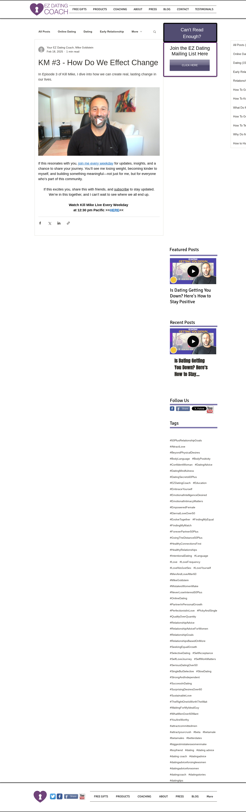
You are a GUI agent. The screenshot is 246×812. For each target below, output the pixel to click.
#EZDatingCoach (180, 482)
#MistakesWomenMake (184, 586)
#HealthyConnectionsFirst (185, 543)
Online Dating (67, 31)
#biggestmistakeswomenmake (188, 744)
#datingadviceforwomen (184, 768)
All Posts (44, 31)
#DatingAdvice (203, 464)
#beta (197, 732)
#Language (201, 555)
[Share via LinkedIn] (59, 223)
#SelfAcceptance (203, 653)
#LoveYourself (202, 567)
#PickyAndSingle (207, 610)
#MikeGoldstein (179, 580)
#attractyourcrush (180, 732)
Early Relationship (112, 31)
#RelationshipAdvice (182, 622)
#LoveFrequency (190, 561)
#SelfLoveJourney (181, 659)
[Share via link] (68, 223)
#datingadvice (197, 756)
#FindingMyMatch (181, 525)
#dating (189, 750)
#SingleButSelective (182, 671)
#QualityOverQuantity (183, 616)
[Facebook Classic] (172, 408)
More (135, 31)
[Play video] (99, 121)
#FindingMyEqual (203, 519)
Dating (88, 31)
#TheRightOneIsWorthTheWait (188, 701)
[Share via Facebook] (40, 223)
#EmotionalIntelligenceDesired (188, 495)
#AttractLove (177, 446)
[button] (100, 9)
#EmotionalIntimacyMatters (186, 501)
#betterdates (194, 738)
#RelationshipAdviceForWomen (189, 628)
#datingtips (176, 780)
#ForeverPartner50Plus (184, 531)
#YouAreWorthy (179, 719)
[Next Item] (210, 341)
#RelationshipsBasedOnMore (187, 640)
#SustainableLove (181, 695)
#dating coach (178, 756)
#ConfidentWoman (181, 464)
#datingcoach (178, 774)
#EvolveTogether (180, 519)
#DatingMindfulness (182, 470)
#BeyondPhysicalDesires (185, 452)
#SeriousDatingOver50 (184, 665)
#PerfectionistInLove (182, 610)
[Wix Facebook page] (59, 796)
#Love (173, 561)
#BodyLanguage (180, 458)
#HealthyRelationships (183, 549)
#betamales (177, 738)
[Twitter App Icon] (53, 796)
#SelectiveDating (180, 653)
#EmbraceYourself (181, 489)
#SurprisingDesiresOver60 (186, 689)
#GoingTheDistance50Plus (186, 537)
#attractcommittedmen (183, 725)
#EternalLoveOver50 (182, 513)
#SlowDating (203, 671)
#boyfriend (176, 750)
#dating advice (205, 750)
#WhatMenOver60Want (184, 713)
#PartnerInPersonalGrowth (186, 604)
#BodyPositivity (201, 458)
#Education (200, 482)
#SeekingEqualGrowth (183, 646)
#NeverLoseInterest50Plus (186, 592)
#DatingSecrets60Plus (183, 476)
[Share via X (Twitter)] (49, 223)
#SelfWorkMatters (205, 659)
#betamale (209, 732)
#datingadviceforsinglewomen (188, 762)
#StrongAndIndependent (185, 677)
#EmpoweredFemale (182, 507)
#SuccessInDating (181, 683)
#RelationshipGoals (182, 634)
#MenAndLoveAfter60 (183, 574)
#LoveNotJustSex (180, 567)
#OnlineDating (178, 598)
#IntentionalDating (181, 555)
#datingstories (197, 774)
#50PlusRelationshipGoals (186, 440)
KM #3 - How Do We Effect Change (98, 62)
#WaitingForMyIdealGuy (184, 707)
